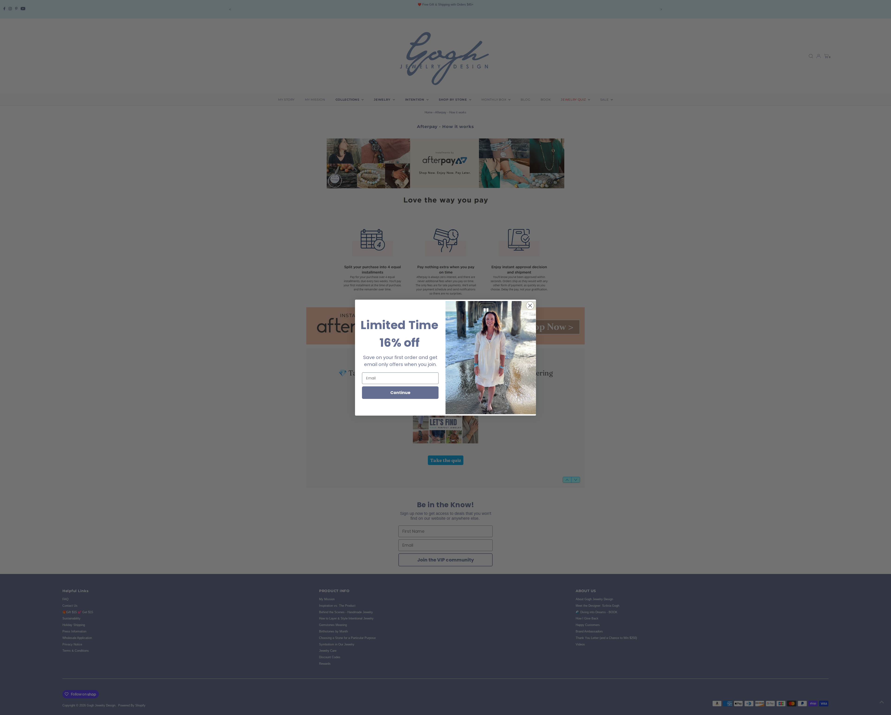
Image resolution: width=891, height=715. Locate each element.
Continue (400, 392)
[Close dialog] (530, 305)
